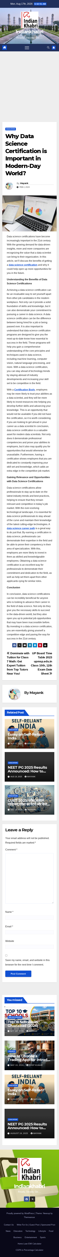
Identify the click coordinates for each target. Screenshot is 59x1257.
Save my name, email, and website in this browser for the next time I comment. (27, 962)
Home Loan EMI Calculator (29, 1244)
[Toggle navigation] (27, 47)
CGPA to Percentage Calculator (29, 1250)
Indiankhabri (29, 32)
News (8, 1231)
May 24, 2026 (17, 1031)
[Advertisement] (29, 82)
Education (10, 129)
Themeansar (29, 1217)
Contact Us (9, 1225)
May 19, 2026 (17, 1065)
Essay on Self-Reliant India (26, 736)
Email (9, 926)
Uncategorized (14, 1017)
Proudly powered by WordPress (21, 1213)
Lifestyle (42, 1231)
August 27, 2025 (19, 1099)
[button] (48, 47)
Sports (43, 1237)
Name (9, 912)
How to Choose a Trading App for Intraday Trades (29, 1060)
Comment (11, 849)
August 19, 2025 (19, 1133)
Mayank (24, 183)
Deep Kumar (36, 1065)
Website (9, 941)
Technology (30, 1231)
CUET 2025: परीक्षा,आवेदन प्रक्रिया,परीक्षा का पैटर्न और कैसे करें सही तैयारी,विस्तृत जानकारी (27, 804)
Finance (11, 1051)
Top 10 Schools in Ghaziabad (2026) (23, 1024)
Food (51, 1231)
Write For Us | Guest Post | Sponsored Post (36, 1225)
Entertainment (31, 1237)
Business (17, 1237)
